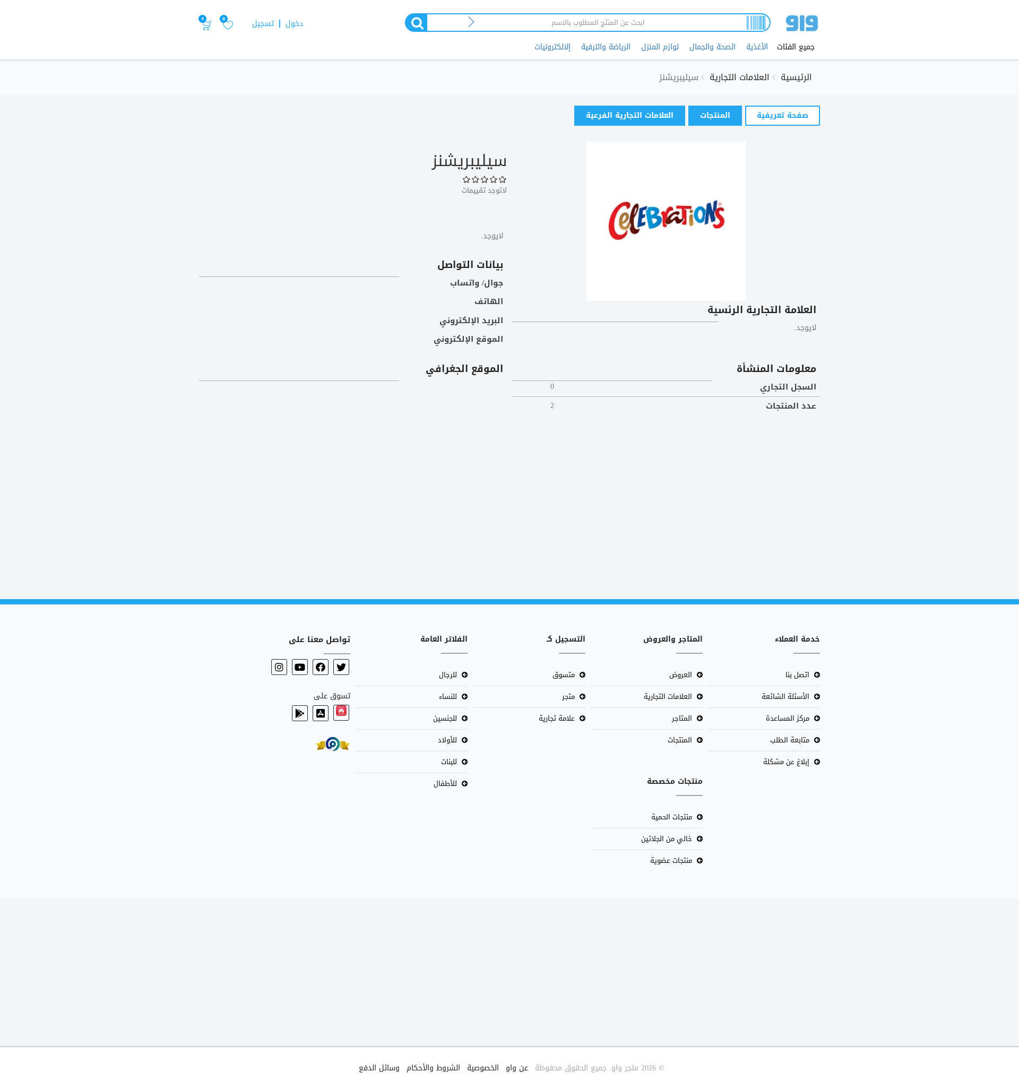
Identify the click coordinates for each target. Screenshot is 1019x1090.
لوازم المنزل (660, 47)
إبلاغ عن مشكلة (786, 761)
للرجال (448, 674)
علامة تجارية (557, 718)
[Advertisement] (700, 501)
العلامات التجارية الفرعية (629, 115)
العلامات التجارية (740, 77)
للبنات (449, 761)
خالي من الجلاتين (666, 838)
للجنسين (445, 718)
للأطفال (445, 783)
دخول (294, 23)
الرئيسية (796, 77)
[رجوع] (471, 22)
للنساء (448, 696)
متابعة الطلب (789, 740)
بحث (415, 22)
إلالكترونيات (552, 47)
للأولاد (447, 740)
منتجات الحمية (671, 817)
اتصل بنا (797, 674)
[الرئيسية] (802, 25)
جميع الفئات (796, 47)
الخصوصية (483, 1068)
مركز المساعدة (787, 718)
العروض (680, 674)
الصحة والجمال (712, 47)
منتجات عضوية (671, 860)
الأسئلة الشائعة (785, 696)
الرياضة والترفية (606, 47)
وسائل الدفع (379, 1068)
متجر (568, 696)
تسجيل (263, 23)
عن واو (517, 1068)
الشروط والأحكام (433, 1068)
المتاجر (682, 718)
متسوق (563, 674)
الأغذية (757, 47)
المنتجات (715, 115)
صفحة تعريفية (776, 117)
